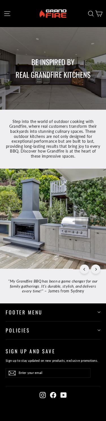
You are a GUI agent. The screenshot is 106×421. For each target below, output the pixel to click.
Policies (18, 330)
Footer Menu (24, 312)
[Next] (95, 269)
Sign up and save (30, 350)
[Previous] (84, 269)
